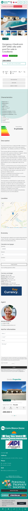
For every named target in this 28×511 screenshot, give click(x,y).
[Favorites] (24, 383)
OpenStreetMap (16, 227)
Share (14, 82)
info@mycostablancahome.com (8, 325)
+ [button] (2, 204)
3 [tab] (14, 415)
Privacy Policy (12, 358)
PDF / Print (14, 85)
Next (23, 19)
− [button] (2, 206)
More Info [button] (4, 505)
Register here (14, 490)
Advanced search (18, 6)
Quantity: (3, 246)
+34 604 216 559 (6, 465)
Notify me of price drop (14, 63)
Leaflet (8, 227)
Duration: (3, 257)
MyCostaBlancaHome (6, 2)
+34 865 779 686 (5, 323)
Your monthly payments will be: (8, 267)
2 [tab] (13, 415)
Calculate (14, 264)
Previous (5, 19)
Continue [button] (22, 503)
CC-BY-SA (24, 227)
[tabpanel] (14, 397)
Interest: (3, 252)
